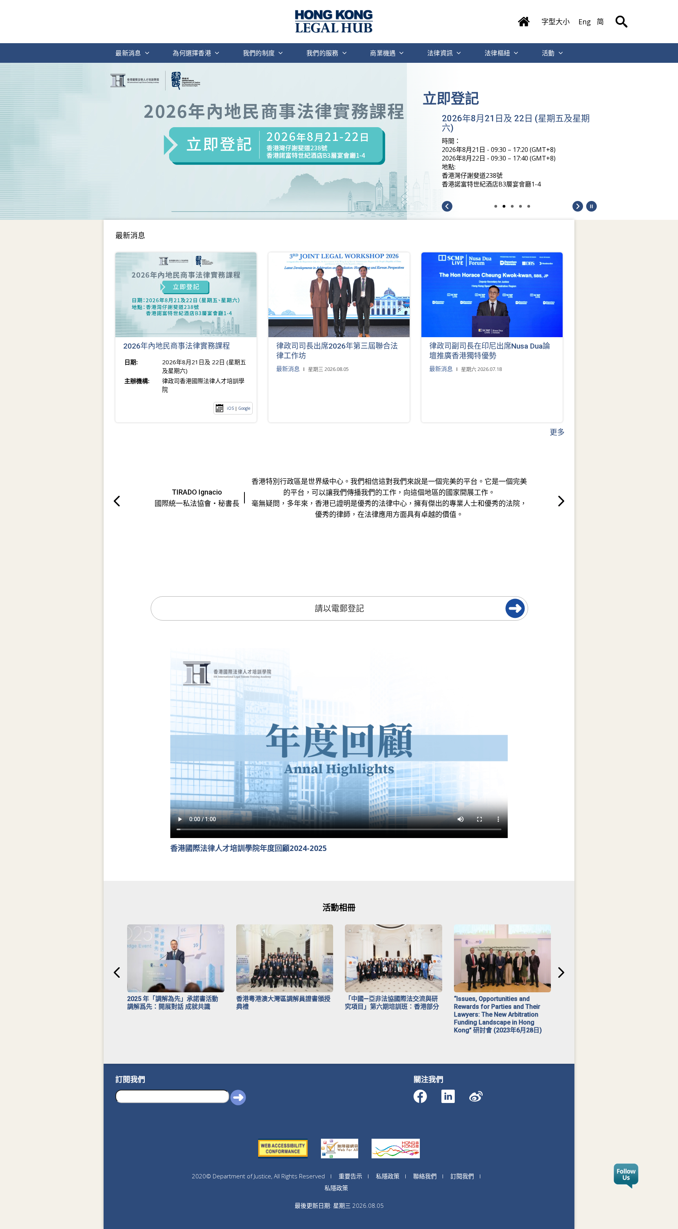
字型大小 (555, 21)
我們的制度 (259, 53)
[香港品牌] (396, 1139)
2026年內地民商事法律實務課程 (176, 346)
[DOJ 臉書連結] (427, 1092)
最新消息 (128, 53)
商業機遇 (383, 53)
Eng (584, 21)
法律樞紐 (497, 53)
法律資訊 (440, 53)
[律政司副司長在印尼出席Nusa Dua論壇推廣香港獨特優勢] (492, 294)
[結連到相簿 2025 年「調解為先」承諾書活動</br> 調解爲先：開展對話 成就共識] (175, 958)
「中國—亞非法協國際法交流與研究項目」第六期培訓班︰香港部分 (392, 1002)
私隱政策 (387, 1176)
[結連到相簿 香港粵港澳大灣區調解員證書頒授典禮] (285, 958)
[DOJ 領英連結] (454, 1092)
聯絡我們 (425, 1176)
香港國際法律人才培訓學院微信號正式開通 (515, 105)
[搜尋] (621, 15)
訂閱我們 (462, 1176)
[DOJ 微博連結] (482, 1092)
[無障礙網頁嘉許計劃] (339, 1139)
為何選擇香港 (192, 53)
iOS (230, 408)
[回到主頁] (334, 21)
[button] (591, 206)
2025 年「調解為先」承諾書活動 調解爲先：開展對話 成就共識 (172, 1002)
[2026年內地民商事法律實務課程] (186, 294)
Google (244, 408)
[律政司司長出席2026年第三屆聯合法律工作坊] (339, 294)
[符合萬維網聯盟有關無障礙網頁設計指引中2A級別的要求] (282, 1139)
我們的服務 (322, 53)
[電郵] (515, 608)
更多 (557, 432)
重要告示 (350, 1176)
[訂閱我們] (626, 1176)
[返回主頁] (524, 19)
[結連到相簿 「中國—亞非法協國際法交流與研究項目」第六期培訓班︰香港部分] (393, 958)
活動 (548, 53)
